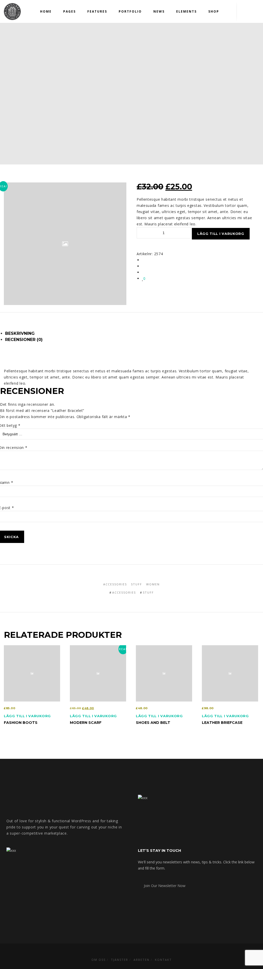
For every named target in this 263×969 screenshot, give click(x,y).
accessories (124, 592)
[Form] (245, 11)
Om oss (98, 960)
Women (153, 584)
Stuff (136, 584)
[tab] (134, 333)
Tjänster (119, 960)
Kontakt (163, 960)
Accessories (115, 584)
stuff (148, 592)
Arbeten (141, 960)
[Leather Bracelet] (143, 259)
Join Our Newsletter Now (163, 885)
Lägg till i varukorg (220, 234)
